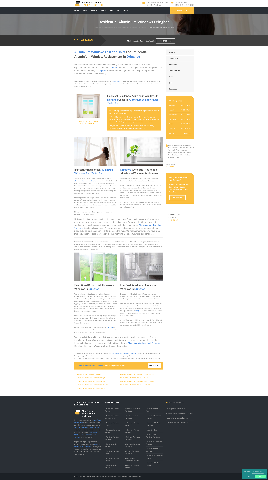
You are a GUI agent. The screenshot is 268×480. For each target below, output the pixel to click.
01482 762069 (154, 5)
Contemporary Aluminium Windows (132, 459)
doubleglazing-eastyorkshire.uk (177, 418)
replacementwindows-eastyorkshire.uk (180, 413)
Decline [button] (248, 476)
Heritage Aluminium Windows (132, 445)
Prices (103, 11)
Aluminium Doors (152, 430)
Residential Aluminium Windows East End (135, 385)
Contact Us (153, 365)
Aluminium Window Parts (153, 410)
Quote (171, 83)
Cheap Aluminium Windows (111, 445)
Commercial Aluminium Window (154, 457)
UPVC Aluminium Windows (131, 417)
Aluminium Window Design (132, 424)
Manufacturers (174, 71)
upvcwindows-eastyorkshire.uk (177, 423)
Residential (173, 65)
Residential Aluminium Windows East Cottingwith (138, 381)
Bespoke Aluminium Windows (132, 410)
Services (94, 11)
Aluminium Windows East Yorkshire (89, 374)
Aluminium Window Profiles (132, 431)
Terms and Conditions (124, 476)
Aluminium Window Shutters (153, 450)
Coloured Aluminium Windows (132, 438)
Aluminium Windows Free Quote (153, 464)
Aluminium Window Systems (112, 438)
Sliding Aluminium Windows (111, 466)
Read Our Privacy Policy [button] (258, 473)
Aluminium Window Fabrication (153, 424)
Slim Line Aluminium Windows (112, 431)
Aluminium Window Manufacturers (112, 417)
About (85, 11)
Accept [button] (260, 476)
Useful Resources (176, 403)
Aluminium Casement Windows (153, 417)
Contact (126, 11)
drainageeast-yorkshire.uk (176, 409)
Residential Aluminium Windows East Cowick (92, 385)
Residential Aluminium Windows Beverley (91, 381)
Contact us (173, 89)
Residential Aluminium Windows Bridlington (91, 378)
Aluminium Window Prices (132, 466)
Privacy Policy (136, 476)
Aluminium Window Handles (112, 424)
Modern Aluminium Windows (132, 452)
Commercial (173, 58)
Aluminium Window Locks (112, 452)
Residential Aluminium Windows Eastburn (91, 388)
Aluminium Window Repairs (112, 459)
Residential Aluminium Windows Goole (134, 378)
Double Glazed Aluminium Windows (153, 436)
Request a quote (182, 10)
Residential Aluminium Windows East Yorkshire (137, 374)
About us (172, 52)
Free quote (114, 11)
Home (76, 11)
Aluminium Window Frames (112, 410)
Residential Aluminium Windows (154, 443)
